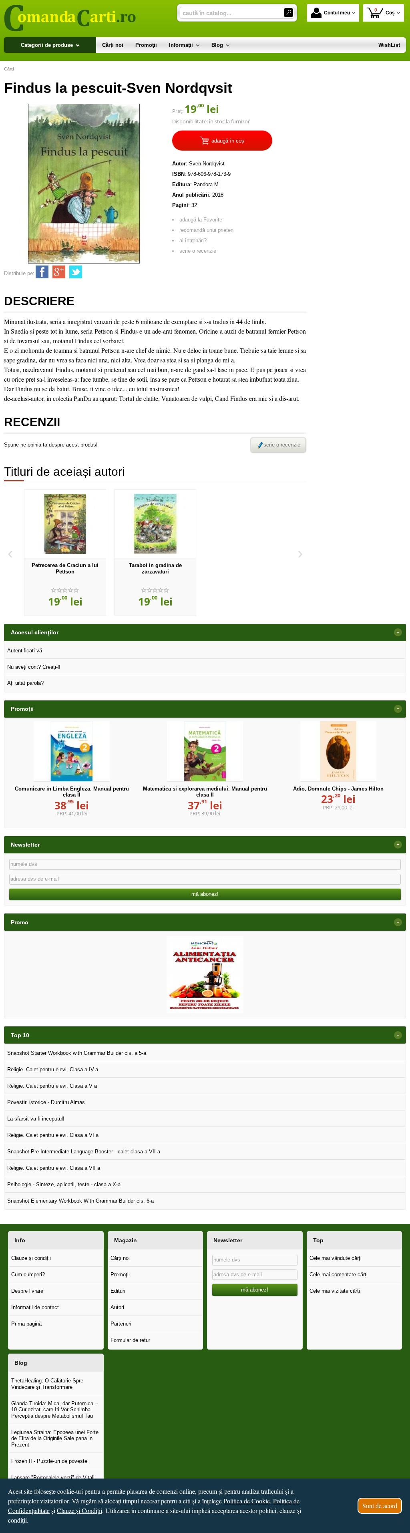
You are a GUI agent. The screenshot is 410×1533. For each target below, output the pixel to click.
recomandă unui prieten (206, 230)
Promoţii (120, 1274)
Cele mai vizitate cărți (335, 1291)
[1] (288, 12)
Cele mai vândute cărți (336, 1258)
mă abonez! (205, 894)
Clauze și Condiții (79, 1510)
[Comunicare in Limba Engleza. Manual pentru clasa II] (72, 751)
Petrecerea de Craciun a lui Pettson (65, 568)
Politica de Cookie (246, 1501)
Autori (117, 1307)
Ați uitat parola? (25, 683)
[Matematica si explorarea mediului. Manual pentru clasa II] (205, 751)
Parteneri (121, 1324)
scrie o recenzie (197, 251)
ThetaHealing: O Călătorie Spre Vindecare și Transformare (47, 1384)
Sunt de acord (379, 1505)
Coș (384, 11)
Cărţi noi (120, 1258)
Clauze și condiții (31, 1258)
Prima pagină (26, 1324)
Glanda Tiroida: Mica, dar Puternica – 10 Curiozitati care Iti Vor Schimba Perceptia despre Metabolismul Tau (54, 1409)
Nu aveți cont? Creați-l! (33, 667)
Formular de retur (130, 1340)
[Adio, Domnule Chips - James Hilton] (338, 751)
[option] (65, 552)
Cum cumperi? (28, 1274)
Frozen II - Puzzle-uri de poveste (49, 1461)
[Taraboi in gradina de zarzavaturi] (155, 524)
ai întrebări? (193, 240)
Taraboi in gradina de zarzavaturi (155, 568)
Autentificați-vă (24, 651)
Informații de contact (35, 1307)
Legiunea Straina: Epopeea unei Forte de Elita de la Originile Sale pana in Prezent (54, 1438)
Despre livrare (27, 1291)
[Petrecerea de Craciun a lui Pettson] (65, 524)
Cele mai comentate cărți (339, 1274)
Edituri (118, 1291)
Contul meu (337, 13)
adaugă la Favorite (200, 220)
